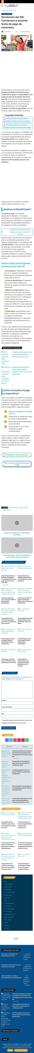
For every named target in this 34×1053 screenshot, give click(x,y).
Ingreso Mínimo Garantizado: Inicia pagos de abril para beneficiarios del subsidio (23, 662)
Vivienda (6, 928)
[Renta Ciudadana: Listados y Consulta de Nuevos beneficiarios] (28, 980)
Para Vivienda (8, 911)
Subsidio (6, 925)
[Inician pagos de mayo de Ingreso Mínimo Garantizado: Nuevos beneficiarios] (8, 632)
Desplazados (7, 889)
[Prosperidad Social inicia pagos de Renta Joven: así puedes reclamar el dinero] (25, 612)
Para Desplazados (9, 903)
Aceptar (10, 1050)
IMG (5, 900)
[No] (32, 1047)
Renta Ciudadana (9, 917)
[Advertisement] (17, 71)
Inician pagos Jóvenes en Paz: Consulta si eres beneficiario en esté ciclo (8, 660)
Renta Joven (7, 919)
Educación (7, 898)
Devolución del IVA (11, 10)
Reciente (9, 746)
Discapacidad (8, 895)
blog (5, 881)
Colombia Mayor (8, 884)
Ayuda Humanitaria (13, 507)
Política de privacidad (21, 1050)
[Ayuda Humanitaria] (11, 5)
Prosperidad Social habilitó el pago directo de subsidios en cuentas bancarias (25, 578)
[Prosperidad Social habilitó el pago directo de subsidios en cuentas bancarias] (25, 569)
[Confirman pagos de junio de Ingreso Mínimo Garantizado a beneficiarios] (8, 592)
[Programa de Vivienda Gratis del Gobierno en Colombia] (28, 969)
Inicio (3, 10)
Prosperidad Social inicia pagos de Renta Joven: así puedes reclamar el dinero (25, 620)
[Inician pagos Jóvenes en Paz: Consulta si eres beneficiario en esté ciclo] (8, 653)
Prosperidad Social (6, 510)
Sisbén (6, 922)
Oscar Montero (7, 31)
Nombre (4, 700)
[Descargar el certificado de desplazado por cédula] (28, 958)
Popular (25, 746)
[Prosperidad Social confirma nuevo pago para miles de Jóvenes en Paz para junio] (8, 612)
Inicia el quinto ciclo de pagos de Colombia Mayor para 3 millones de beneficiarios (22, 788)
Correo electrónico (7, 707)
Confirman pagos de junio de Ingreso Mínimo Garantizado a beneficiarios (21, 771)
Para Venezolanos (9, 909)
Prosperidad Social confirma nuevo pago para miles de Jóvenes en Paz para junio (8, 620)
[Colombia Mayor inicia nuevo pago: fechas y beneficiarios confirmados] (25, 632)
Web (2, 713)
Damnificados (8, 887)
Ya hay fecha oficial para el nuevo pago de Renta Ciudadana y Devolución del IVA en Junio (22, 354)
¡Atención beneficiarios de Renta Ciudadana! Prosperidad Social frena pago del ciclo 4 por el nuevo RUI (8, 579)
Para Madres (7, 906)
